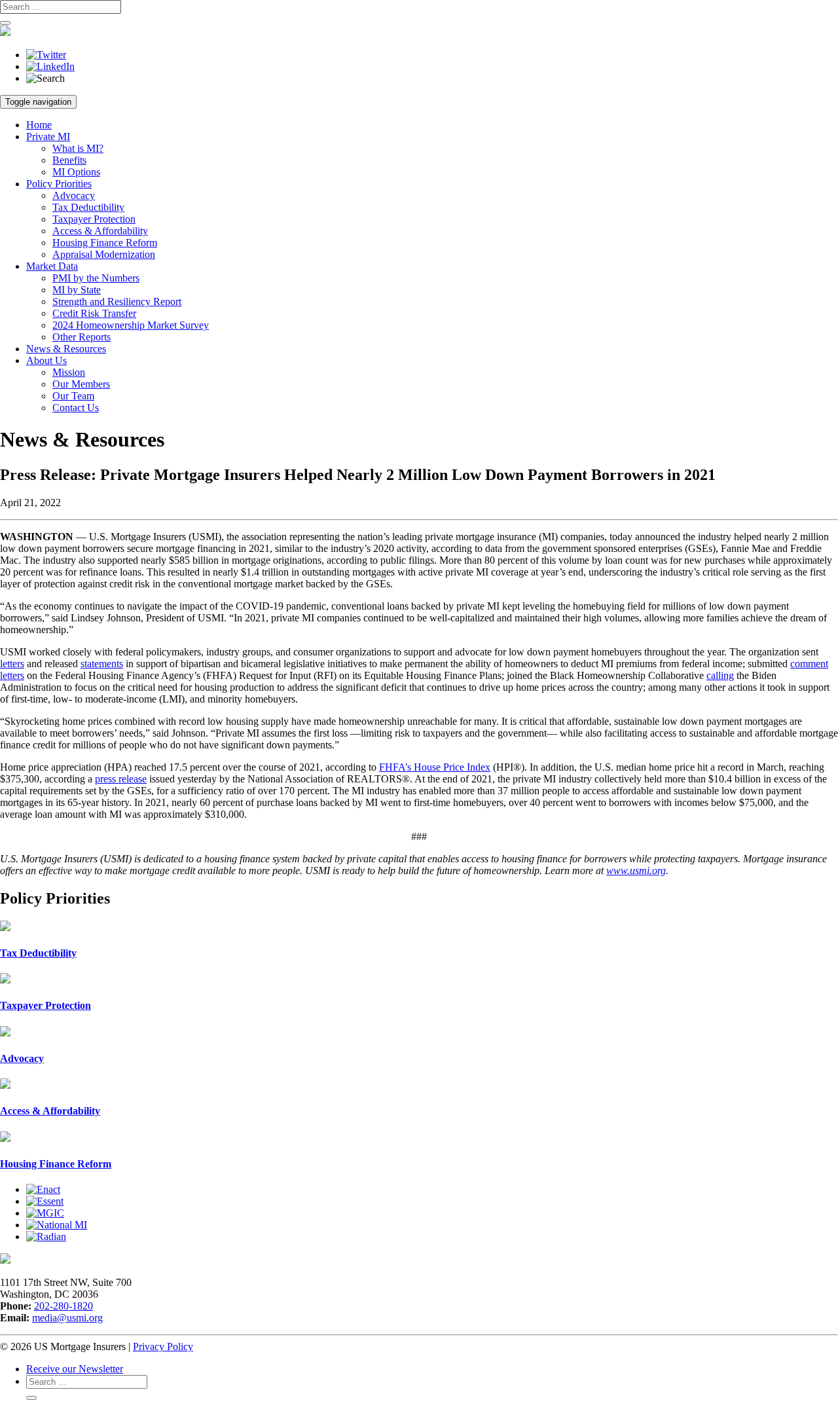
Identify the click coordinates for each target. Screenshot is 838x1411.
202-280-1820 (63, 1305)
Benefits (69, 160)
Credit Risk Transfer (94, 313)
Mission (68, 372)
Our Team (73, 395)
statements (102, 663)
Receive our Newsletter (74, 1368)
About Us (46, 360)
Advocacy (73, 195)
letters (12, 663)
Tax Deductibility (88, 207)
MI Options (76, 171)
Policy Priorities (59, 183)
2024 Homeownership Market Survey (130, 325)
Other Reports (81, 336)
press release (121, 778)
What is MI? (77, 148)
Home (39, 124)
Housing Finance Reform (104, 242)
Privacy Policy (163, 1346)
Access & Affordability (100, 230)
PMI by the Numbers (95, 278)
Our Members (81, 384)
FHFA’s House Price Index (434, 767)
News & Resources (66, 348)
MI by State (76, 289)
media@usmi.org (67, 1317)
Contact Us (75, 407)
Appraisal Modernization (103, 254)
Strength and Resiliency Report (116, 301)
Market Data (52, 266)
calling (720, 675)
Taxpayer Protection (94, 219)
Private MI (48, 136)
